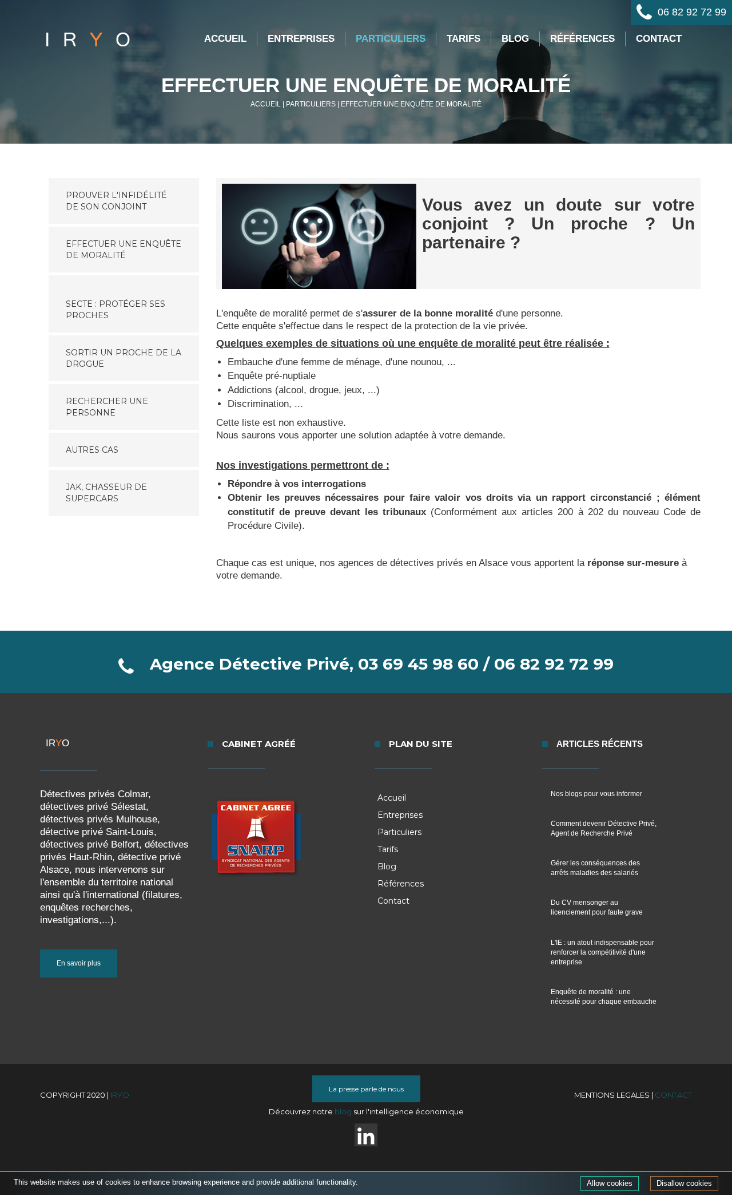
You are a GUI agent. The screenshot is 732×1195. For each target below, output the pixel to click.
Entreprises (301, 38)
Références (582, 38)
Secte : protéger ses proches (115, 309)
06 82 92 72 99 (692, 12)
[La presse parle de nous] (366, 1099)
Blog (515, 38)
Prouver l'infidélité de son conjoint (116, 201)
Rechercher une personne (107, 407)
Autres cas (92, 450)
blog (344, 1111)
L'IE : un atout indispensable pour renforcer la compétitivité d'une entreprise (602, 952)
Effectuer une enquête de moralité (123, 249)
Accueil (225, 38)
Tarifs (463, 38)
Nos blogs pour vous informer (596, 794)
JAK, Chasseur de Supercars (106, 493)
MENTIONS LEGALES (612, 1094)
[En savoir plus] (78, 974)
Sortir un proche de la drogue (123, 358)
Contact (659, 38)
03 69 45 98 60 (418, 664)
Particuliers (390, 38)
